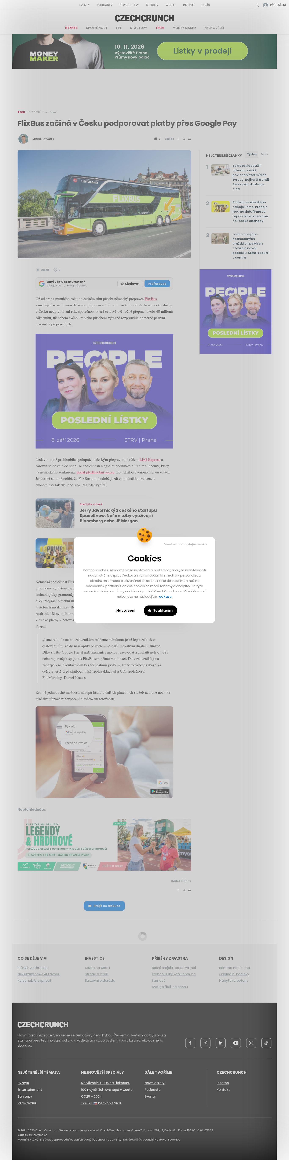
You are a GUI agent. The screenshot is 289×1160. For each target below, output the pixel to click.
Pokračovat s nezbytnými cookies (185, 544)
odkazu (165, 596)
